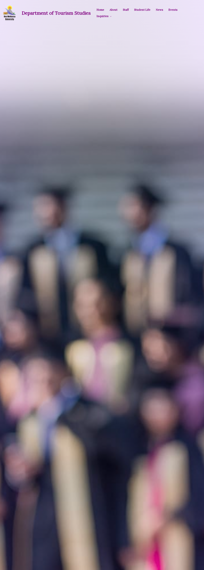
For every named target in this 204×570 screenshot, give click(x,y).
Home (100, 9)
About (113, 9)
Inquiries (102, 16)
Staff (126, 9)
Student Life (142, 9)
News (159, 9)
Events (172, 9)
